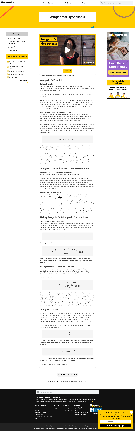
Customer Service (67, 407)
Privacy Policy (78, 407)
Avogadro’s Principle (14, 38)
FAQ (56, 409)
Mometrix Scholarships (80, 414)
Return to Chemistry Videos (68, 374)
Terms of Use (78, 409)
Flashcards (86, 3)
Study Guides (67, 3)
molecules (43, 88)
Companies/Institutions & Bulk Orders (44, 416)
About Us (57, 410)
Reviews (57, 407)
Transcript (67, 71)
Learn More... (92, 401)
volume (60, 197)
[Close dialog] (131, 412)
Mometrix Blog (38, 418)
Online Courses (48, 3)
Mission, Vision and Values (81, 412)
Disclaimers (78, 410)
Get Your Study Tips (115, 426)
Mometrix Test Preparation (58, 381)
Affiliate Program (39, 414)
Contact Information (68, 410)
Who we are (23, 80)
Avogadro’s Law (12, 50)
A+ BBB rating (13, 77)
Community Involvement (40, 412)
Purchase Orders (67, 409)
